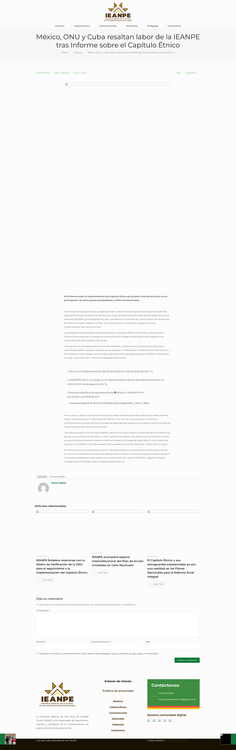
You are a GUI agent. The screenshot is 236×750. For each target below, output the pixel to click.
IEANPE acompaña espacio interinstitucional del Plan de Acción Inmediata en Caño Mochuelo (118, 561)
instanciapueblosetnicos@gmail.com (177, 699)
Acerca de (42, 477)
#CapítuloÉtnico (116, 371)
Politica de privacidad (118, 690)
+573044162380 (166, 693)
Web (147, 641)
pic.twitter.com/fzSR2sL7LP (83, 396)
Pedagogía (118, 724)
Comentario (43, 610)
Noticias (78, 52)
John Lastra (60, 72)
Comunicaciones (118, 712)
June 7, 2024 (142, 403)
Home (64, 52)
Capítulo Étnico (118, 707)
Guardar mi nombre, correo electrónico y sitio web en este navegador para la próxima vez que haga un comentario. (99, 653)
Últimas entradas (57, 477)
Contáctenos (118, 730)
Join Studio (70, 740)
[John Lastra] (43, 493)
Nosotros (118, 701)
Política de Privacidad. (176, 740)
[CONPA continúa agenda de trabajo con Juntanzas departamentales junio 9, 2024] (8, 739)
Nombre (41, 641)
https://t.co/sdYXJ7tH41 (130, 392)
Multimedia (118, 718)
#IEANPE (76, 379)
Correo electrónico (101, 641)
